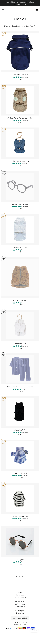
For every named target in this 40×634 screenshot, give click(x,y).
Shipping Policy (20, 606)
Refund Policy (20, 604)
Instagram (21, 611)
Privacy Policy (20, 601)
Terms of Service (20, 597)
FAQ (20, 592)
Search (20, 590)
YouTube (21, 613)
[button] (16, 77)
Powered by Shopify (20, 625)
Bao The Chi (23, 622)
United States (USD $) (19, 618)
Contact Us (20, 595)
